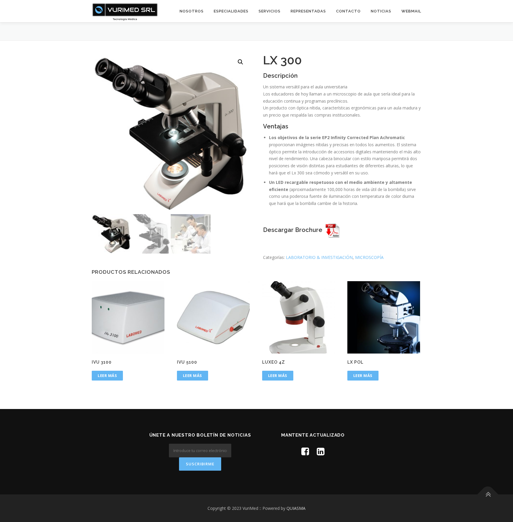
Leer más (107, 375)
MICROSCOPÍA (369, 257)
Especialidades (231, 11)
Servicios (270, 11)
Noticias (381, 11)
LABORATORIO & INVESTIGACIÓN (319, 257)
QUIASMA (295, 508)
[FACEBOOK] (305, 451)
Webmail (411, 11)
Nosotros (192, 11)
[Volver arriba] (487, 494)
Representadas (308, 11)
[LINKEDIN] (320, 451)
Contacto (348, 11)
